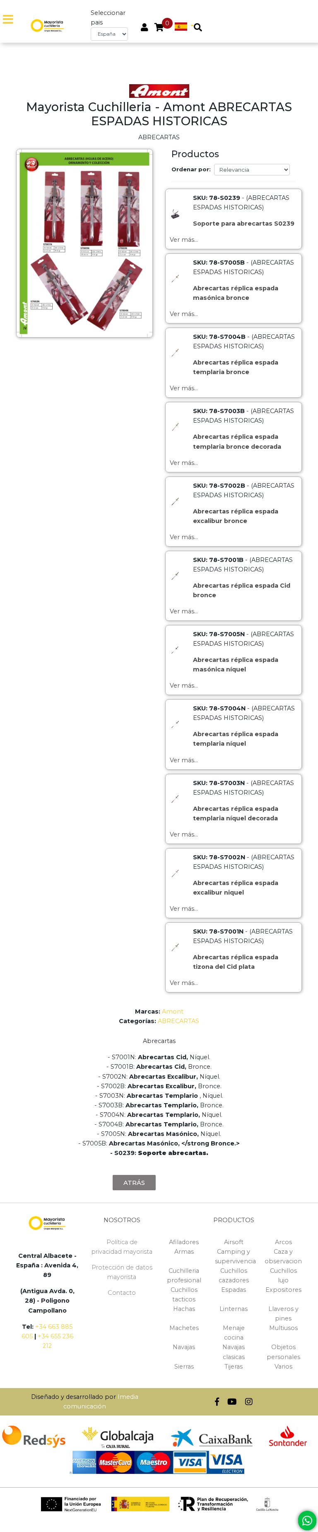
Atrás (134, 1183)
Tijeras (233, 1366)
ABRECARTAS (178, 1021)
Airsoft (233, 1242)
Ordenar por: (191, 169)
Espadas (233, 1290)
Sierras (184, 1366)
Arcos (283, 1242)
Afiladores (184, 1242)
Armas (184, 1251)
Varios (283, 1366)
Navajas (184, 1347)
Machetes (184, 1328)
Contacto (122, 1292)
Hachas (184, 1309)
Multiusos (283, 1328)
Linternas (233, 1309)
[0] (159, 28)
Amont (172, 1011)
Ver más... (184, 239)
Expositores (283, 1290)
